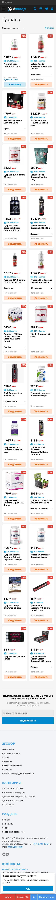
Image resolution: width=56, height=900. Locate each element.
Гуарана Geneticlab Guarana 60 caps (40, 556)
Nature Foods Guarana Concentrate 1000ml (41, 66)
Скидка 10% (23, 897)
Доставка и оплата (11, 753)
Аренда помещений (12, 765)
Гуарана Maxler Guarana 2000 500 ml (40, 226)
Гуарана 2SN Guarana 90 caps (14, 176)
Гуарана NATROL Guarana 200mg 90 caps (13, 449)
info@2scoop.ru (15, 846)
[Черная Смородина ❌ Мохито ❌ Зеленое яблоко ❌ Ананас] (41, 508)
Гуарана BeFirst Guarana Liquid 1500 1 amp (14, 502)
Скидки (5, 827)
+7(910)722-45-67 (41, 844)
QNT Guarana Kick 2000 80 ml (13, 394)
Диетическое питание (13, 800)
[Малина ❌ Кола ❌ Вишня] (41, 667)
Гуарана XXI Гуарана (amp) (14, 657)
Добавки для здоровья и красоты (18, 796)
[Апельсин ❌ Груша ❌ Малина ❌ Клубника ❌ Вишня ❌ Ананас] (15, 288)
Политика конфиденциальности (18, 773)
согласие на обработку (39, 702)
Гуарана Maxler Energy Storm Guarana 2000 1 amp (40, 658)
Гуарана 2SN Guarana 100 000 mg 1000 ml (41, 281)
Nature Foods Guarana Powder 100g (38, 177)
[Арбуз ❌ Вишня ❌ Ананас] (15, 129)
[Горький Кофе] (15, 401)
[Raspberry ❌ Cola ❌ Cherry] (41, 234)
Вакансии (7, 769)
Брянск (8, 2)
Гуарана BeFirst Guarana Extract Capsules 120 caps (13, 557)
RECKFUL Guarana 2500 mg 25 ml (13, 121)
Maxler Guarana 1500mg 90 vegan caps (39, 122)
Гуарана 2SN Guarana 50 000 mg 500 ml (14, 281)
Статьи (5, 757)
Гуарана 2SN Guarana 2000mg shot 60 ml (41, 501)
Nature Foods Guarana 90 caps (12, 65)
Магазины (7, 761)
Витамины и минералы (13, 792)
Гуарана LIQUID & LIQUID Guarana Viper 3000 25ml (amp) (13, 337)
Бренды (6, 819)
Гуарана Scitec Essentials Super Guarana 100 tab (12, 227)
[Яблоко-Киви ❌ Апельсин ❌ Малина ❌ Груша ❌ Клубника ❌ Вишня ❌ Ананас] (41, 288)
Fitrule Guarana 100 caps (40, 335)
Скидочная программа (13, 831)
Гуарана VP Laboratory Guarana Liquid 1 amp (40, 607)
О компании (8, 749)
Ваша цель (7, 823)
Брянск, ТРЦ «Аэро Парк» (15, 869)
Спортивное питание (12, 788)
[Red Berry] (15, 347)
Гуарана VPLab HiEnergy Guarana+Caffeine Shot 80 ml (39, 450)
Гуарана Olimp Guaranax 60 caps (12, 606)
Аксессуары (8, 804)
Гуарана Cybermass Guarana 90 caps (40, 394)
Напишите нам (46, 897)
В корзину (15, 84)
